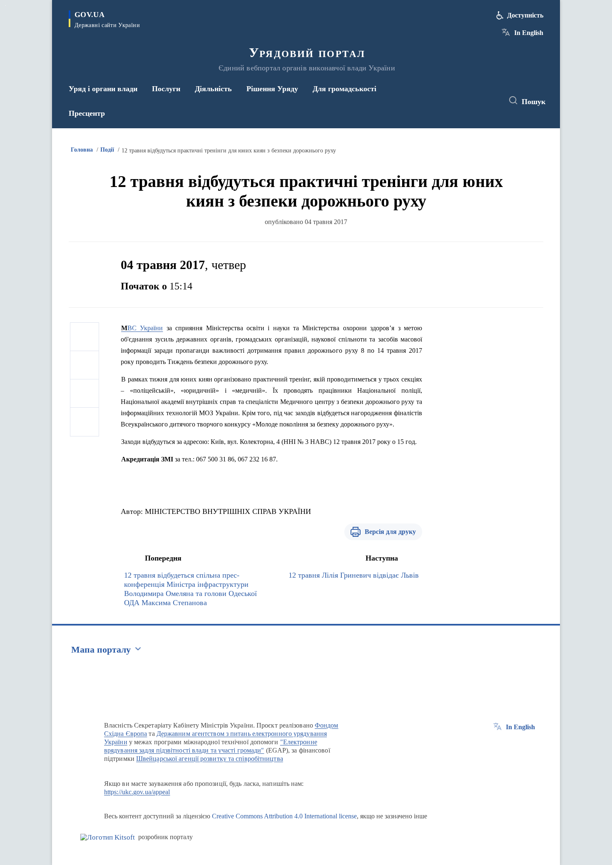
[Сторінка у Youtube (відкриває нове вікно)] (490, 101)
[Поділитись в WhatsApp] (84, 393)
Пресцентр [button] (87, 113)
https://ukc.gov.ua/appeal (137, 791)
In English (528, 32)
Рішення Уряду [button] (272, 89)
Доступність (525, 15)
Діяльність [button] (213, 89)
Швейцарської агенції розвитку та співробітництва (209, 758)
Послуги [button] (166, 89)
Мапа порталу (101, 649)
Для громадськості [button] (344, 89)
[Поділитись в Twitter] (84, 365)
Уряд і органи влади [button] (103, 89)
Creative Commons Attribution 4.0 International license (284, 816)
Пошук (533, 101)
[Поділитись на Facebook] (84, 337)
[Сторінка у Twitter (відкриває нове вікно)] (474, 101)
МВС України (142, 328)
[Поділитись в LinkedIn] (84, 422)
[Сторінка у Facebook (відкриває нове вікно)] (459, 101)
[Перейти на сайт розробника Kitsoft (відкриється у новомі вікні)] (107, 837)
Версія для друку (390, 531)
